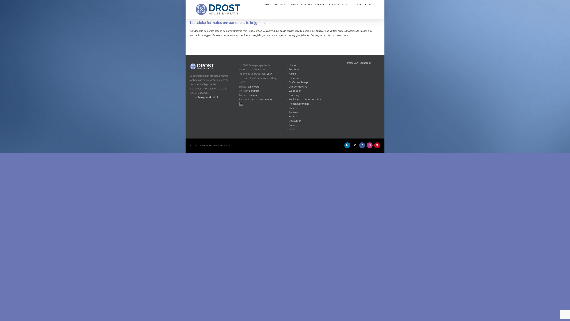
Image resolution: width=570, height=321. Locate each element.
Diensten (294, 78)
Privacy (293, 125)
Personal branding (299, 103)
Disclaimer (295, 120)
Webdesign (295, 90)
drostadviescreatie (261, 99)
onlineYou (253, 86)
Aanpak (293, 73)
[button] (370, 4)
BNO (269, 73)
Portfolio (294, 69)
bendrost (254, 90)
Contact (293, 129)
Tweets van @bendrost (358, 63)
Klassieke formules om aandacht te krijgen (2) (228, 23)
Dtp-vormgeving (298, 86)
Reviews (293, 112)
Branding (294, 95)
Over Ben (294, 108)
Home (292, 65)
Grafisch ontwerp (298, 82)
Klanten (293, 116)
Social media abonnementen (305, 99)
